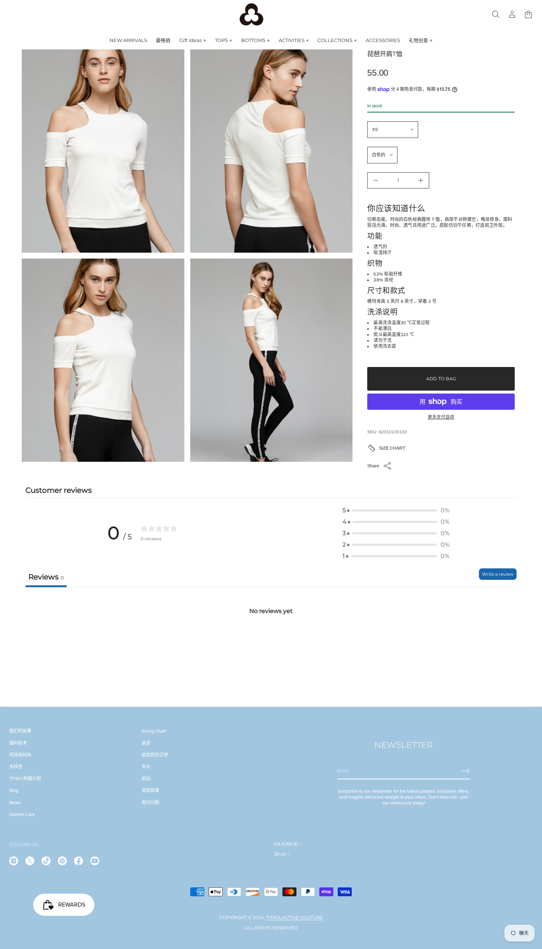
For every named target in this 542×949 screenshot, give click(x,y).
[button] (528, 14)
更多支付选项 (441, 417)
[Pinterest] (62, 861)
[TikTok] (46, 861)
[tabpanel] (271, 642)
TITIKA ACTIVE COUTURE (294, 917)
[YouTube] (95, 861)
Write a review (498, 574)
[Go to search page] (496, 14)
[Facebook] (78, 861)
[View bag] (528, 14)
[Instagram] (14, 861)
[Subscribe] (465, 770)
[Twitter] (30, 861)
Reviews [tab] (46, 576)
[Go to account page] (512, 14)
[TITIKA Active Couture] (251, 14)
